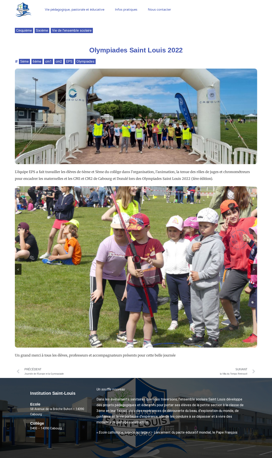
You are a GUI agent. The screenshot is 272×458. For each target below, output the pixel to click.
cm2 (59, 61)
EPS (69, 61)
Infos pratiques (126, 9)
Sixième (42, 30)
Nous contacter (159, 9)
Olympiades (85, 61)
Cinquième (24, 30)
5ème (24, 61)
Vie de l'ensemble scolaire (72, 30)
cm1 (48, 61)
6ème (37, 61)
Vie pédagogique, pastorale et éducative (74, 9)
